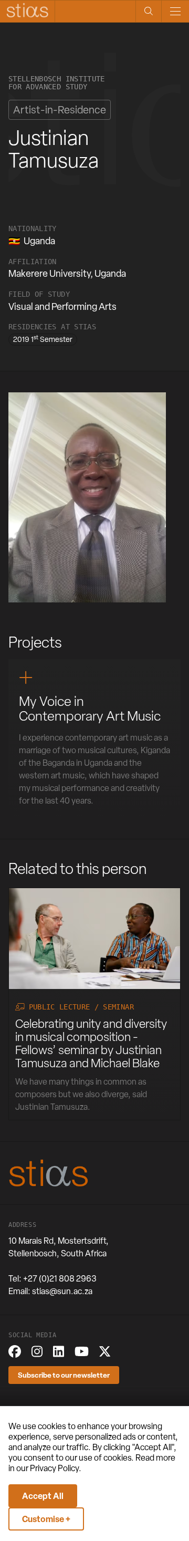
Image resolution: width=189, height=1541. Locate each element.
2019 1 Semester (42, 339)
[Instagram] (37, 1351)
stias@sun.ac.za (62, 1291)
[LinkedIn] (58, 1351)
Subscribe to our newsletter (64, 1375)
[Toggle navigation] (175, 11)
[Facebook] (14, 1351)
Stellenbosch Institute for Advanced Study (56, 83)
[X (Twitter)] (104, 1351)
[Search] (148, 11)
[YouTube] (82, 1351)
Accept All (43, 1496)
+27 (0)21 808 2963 (60, 1278)
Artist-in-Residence (59, 110)
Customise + (46, 1519)
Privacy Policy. (55, 1468)
